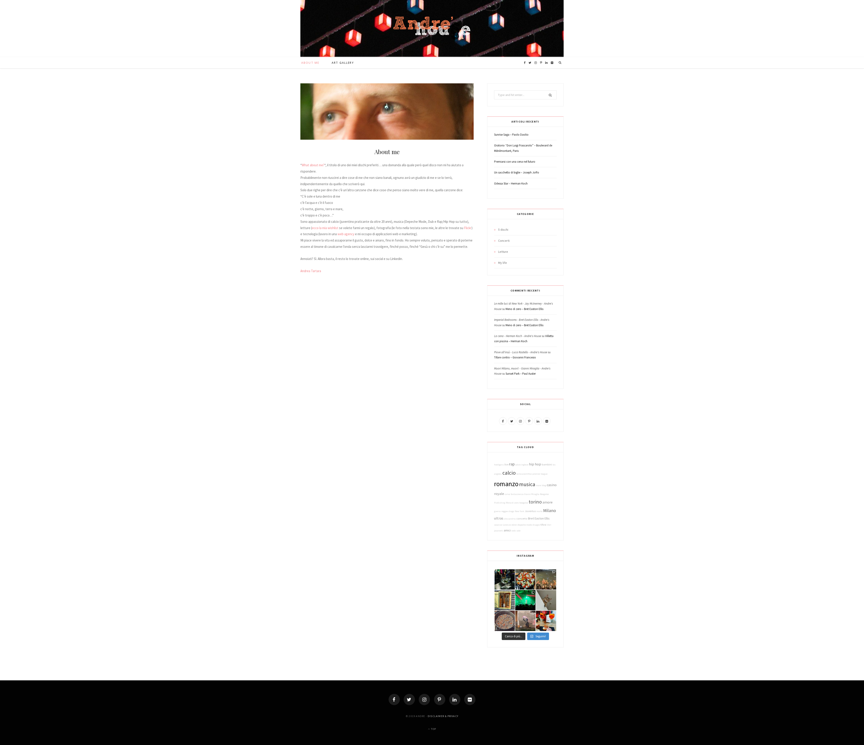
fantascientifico (524, 473)
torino (535, 502)
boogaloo (523, 502)
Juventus (530, 511)
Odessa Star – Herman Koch (511, 183)
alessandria (510, 518)
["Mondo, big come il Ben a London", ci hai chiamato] (525, 600)
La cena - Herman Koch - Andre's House (517, 336)
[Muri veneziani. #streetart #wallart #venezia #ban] (525, 621)
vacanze (498, 524)
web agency (346, 234)
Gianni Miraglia (531, 494)
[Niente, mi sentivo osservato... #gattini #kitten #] (546, 600)
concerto (521, 518)
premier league (539, 473)
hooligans (499, 464)
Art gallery (343, 63)
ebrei (514, 524)
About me (310, 63)
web (513, 530)
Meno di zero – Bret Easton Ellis (524, 309)
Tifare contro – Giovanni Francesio (515, 357)
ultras (498, 518)
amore (547, 502)
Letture (503, 252)
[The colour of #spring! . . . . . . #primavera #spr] (525, 579)
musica (527, 484)
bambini (547, 464)
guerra (497, 511)
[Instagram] (424, 699)
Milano (549, 510)
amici (507, 530)
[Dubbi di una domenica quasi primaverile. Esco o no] (505, 600)
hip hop (535, 464)
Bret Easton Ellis (539, 518)
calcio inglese (521, 464)
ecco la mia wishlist (325, 228)
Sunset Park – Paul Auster (521, 374)
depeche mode (525, 524)
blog (544, 485)
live (506, 464)
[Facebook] (394, 699)
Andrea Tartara (310, 271)
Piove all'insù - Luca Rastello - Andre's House (520, 352)
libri (549, 524)
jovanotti (498, 530)
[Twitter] (409, 699)
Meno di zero (512, 502)
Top (433, 729)
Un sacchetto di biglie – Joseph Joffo (516, 172)
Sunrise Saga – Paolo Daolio (511, 135)
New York (519, 511)
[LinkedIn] (454, 699)
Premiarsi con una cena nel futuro (514, 162)
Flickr (467, 228)
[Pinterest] (439, 699)
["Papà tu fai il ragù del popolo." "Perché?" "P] (505, 621)
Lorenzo (507, 524)
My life (502, 263)
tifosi (543, 524)
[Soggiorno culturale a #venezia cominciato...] (546, 621)
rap (512, 464)
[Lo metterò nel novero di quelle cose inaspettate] (546, 579)
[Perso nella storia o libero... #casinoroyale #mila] (505, 579)
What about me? (313, 165)
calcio (509, 472)
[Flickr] (469, 699)
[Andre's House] (432, 28)
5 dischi (503, 230)
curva (507, 494)
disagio (536, 524)
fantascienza (517, 494)
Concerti (504, 241)
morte (539, 511)
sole (518, 530)
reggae (504, 511)
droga (511, 511)
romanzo (506, 484)
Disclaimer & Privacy (443, 716)
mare (538, 485)
